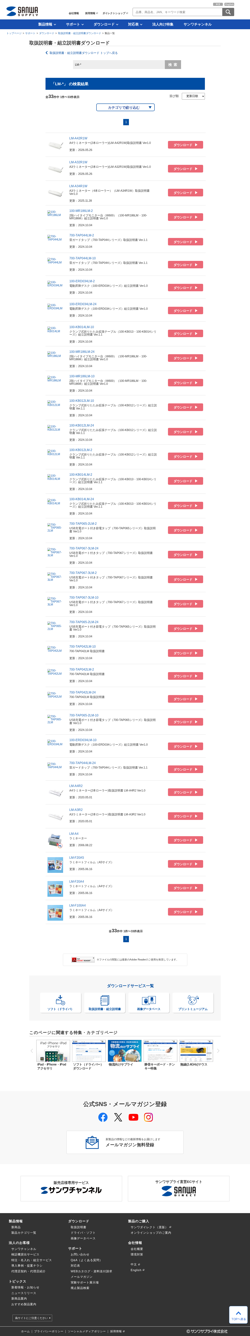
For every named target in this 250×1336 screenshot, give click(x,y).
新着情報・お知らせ (25, 1287)
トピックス (17, 1281)
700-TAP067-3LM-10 (83, 597)
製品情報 (45, 24)
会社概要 (137, 1249)
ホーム (25, 1331)
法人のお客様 (19, 1242)
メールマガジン (82, 1276)
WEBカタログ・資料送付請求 (91, 1271)
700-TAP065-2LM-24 (83, 622)
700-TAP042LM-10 (82, 646)
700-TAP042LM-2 (81, 669)
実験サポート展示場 (85, 1282)
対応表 (133, 24)
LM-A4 (74, 833)
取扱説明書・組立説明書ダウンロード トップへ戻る (84, 52)
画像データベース (83, 1238)
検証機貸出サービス (25, 1254)
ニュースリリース (23, 1293)
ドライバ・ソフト (83, 1232)
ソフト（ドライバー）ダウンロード (88, 1066)
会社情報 (74, 13)
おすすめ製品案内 (23, 1304)
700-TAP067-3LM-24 (83, 548)
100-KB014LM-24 (81, 499)
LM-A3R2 (76, 809)
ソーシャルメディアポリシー (87, 1331)
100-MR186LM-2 (81, 210)
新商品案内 (19, 1298)
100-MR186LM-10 (82, 376)
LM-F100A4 (77, 905)
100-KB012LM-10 (81, 400)
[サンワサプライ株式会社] (22, 11)
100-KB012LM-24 (81, 425)
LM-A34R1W (78, 186)
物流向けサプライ (121, 1064)
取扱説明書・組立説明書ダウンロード (79, 33)
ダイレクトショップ (114, 13)
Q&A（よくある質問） (87, 1260)
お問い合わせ (80, 1254)
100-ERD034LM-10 (82, 740)
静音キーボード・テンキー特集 (160, 1066)
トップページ (14, 33)
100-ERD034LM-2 (82, 281)
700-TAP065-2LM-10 (83, 715)
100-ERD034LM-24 (82, 304)
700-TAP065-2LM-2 (83, 523)
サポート (73, 24)
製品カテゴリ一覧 (23, 1232)
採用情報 (90, 13)
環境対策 (137, 1254)
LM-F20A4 (76, 881)
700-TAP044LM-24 (82, 763)
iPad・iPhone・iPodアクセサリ (51, 1066)
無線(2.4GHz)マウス (193, 1064)
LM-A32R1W (78, 162)
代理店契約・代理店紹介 (28, 1271)
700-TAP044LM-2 (81, 235)
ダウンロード (104, 24)
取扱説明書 (78, 1227)
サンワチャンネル (198, 24)
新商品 (16, 1227)
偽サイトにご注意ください (31, 1318)
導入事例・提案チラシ (27, 1265)
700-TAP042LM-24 (82, 692)
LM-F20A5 (76, 857)
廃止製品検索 (80, 1288)
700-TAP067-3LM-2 (83, 573)
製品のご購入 (138, 1221)
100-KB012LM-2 (80, 450)
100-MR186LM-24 (82, 351)
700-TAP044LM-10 (82, 258)
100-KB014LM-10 (81, 327)
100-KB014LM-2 (80, 474)
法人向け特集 (162, 24)
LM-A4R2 (76, 786)
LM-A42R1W (78, 138)
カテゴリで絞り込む (124, 107)
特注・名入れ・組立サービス (31, 1260)
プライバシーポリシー (48, 1331)
